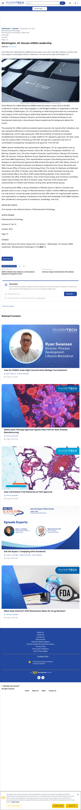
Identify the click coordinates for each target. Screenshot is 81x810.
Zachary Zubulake (23, 374)
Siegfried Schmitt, (25, 555)
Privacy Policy (40, 646)
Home (27, 691)
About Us (40, 632)
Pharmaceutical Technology (11, 31)
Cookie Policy (15, 802)
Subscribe (69, 294)
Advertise (40, 635)
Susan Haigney (37, 555)
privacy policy (41, 298)
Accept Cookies (58, 806)
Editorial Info (40, 639)
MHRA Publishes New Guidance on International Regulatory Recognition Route (18, 273)
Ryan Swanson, (11, 374)
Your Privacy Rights (40, 651)
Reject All (72, 806)
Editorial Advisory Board (40, 642)
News (44, 691)
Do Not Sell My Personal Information (40, 644)
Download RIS (7, 259)
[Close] (78, 794)
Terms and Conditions (40, 649)
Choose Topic (38, 9)
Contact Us (40, 637)
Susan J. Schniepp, (12, 555)
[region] (40, 800)
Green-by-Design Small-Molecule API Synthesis (58, 272)
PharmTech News (8, 306)
